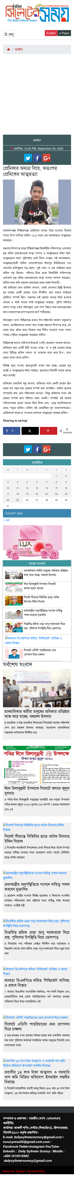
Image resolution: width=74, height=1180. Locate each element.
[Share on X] (30, 431)
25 (17, 499)
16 (66, 487)
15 (56, 487)
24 (8, 499)
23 (66, 493)
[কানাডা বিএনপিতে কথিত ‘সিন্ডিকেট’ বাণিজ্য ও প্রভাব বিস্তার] (37, 639)
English (51, 33)
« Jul (6, 519)
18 (17, 493)
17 (8, 493)
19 (27, 493)
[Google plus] (47, 158)
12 (27, 487)
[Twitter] (28, 158)
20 (37, 493)
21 (47, 493)
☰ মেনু (8, 33)
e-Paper (64, 33)
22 (56, 493)
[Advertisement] (37, 96)
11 (17, 487)
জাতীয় (18, 49)
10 (8, 487)
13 (37, 487)
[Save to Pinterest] (48, 431)
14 (47, 487)
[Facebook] (37, 158)
